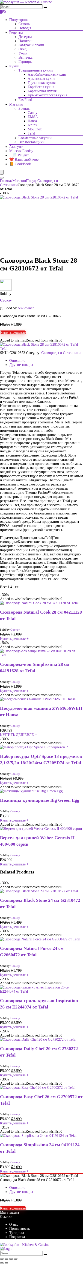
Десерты (25, 37)
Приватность (19, 1228)
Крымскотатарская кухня (47, 95)
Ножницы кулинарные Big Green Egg (39, 800)
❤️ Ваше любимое (24, 159)
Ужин (22, 53)
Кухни (14, 66)
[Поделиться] (11, 1259)
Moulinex (35, 129)
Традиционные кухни (35, 70)
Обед (22, 49)
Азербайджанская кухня (47, 74)
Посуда (31, 181)
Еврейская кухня (41, 87)
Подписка (17, 1237)
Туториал (16, 1233)
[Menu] (2, 172)
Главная (6, 181)
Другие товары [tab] (21, 365)
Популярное (18, 20)
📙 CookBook (20, 164)
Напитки (25, 41)
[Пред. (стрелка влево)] (2, 1263)
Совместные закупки (35, 138)
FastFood (25, 100)
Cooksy (6, 300)
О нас (13, 1224)
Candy (32, 113)
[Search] (45, 7)
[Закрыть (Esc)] (16, 1259)
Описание (17, 1187)
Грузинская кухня (42, 83)
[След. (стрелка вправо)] (6, 1263)
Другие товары (21, 1192)
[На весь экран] (6, 1259)
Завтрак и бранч (31, 45)
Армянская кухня (41, 78)
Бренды (24, 108)
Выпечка (25, 57)
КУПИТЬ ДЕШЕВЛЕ (18, 735)
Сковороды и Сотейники (61, 353)
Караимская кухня (42, 91)
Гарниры (25, 61)
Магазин (16, 104)
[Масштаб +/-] (2, 1259)
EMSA (33, 117)
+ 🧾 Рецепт (19, 155)
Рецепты (16, 32)
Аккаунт (16, 147)
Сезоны (24, 24)
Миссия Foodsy (21, 151)
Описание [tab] (17, 360)
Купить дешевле (13, 332)
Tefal (31, 133)
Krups (32, 125)
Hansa (32, 121)
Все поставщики (31, 142)
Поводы (24, 28)
